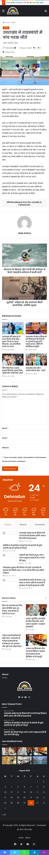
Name (5, 428)
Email (5, 438)
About (27, 838)
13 (24, 792)
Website (5, 448)
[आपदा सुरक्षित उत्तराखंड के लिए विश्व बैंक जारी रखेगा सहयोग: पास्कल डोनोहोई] (36, 610)
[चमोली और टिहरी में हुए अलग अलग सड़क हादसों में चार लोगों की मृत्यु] (10, 558)
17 (5, 797)
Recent (23, 524)
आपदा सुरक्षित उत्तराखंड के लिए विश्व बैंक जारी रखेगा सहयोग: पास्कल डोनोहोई (35, 622)
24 (5, 803)
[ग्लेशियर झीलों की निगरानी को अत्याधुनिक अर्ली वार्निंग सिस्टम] (9, 751)
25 (12, 803)
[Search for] (45, 12)
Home (7, 22)
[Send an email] (15, 48)
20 (24, 797)
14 (31, 792)
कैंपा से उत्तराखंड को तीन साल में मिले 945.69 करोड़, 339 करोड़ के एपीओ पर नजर (12, 609)
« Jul (4, 815)
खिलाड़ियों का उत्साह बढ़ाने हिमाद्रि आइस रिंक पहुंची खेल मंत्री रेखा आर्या (12, 370)
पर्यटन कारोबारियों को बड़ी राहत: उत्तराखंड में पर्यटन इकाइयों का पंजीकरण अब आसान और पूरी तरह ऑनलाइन (12, 641)
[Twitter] (23, 697)
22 (37, 797)
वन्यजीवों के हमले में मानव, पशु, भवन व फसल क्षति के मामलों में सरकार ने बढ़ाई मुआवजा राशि (32, 583)
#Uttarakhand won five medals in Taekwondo (25, 203)
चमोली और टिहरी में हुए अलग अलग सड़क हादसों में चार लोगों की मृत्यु (32, 558)
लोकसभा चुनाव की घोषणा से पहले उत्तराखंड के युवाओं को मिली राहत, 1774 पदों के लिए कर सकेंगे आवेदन (23, 570)
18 (12, 797)
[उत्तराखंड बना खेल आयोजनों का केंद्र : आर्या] (36, 360)
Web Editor (10, 48)
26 (18, 803)
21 (31, 797)
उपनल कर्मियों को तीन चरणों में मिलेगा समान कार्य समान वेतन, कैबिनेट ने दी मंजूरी (35, 652)
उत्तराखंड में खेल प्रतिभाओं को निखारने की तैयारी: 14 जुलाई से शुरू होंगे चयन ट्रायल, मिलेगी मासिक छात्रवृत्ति (36, 341)
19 (18, 797)
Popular (7, 524)
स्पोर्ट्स (13, 22)
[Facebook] (19, 697)
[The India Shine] (13, 11)
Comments (40, 524)
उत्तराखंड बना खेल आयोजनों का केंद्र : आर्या (35, 369)
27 (24, 803)
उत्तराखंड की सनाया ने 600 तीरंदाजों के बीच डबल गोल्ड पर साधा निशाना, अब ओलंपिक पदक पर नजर (11, 341)
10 (5, 792)
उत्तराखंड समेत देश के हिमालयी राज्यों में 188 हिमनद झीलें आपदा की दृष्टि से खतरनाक (32, 536)
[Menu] (3, 12)
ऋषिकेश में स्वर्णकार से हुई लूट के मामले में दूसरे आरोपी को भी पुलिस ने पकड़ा (22, 546)
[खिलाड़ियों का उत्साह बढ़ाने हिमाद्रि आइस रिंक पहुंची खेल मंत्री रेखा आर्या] (13, 360)
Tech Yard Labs (26, 829)
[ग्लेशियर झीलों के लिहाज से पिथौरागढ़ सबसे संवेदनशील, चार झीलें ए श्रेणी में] (40, 760)
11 (11, 792)
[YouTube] (26, 697)
